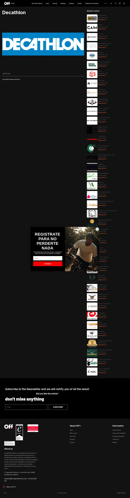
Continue (47, 264)
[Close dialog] (97, 229)
